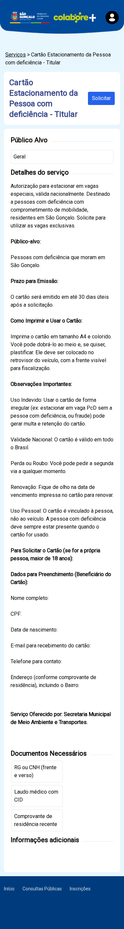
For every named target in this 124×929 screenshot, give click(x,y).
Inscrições (80, 888)
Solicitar (101, 98)
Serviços (15, 55)
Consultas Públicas (42, 888)
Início (9, 888)
